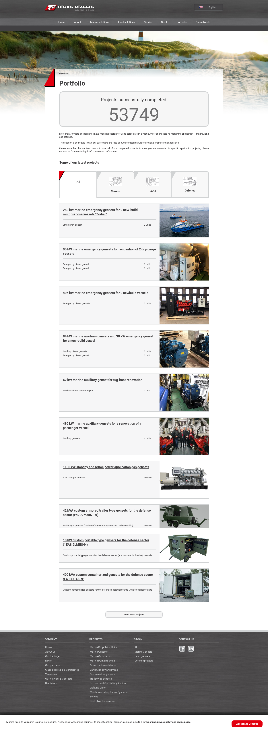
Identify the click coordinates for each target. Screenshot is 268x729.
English (212, 7)
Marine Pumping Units (102, 660)
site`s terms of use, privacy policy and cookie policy (163, 722)
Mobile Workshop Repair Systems (108, 692)
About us (50, 651)
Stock (164, 22)
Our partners (52, 665)
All (78, 182)
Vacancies (51, 674)
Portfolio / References (102, 701)
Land (152, 191)
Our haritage (52, 656)
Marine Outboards (100, 656)
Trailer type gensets (101, 678)
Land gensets (142, 656)
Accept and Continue (247, 723)
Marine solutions (99, 22)
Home (61, 22)
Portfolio (182, 22)
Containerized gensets (102, 674)
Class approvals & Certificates (62, 669)
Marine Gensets (99, 651)
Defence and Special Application (108, 683)
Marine (115, 191)
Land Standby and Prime (104, 669)
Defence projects (144, 660)
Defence (190, 190)
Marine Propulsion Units (103, 647)
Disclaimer (51, 683)
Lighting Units (98, 687)
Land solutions (126, 22)
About (77, 22)
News (48, 660)
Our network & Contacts (58, 678)
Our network (203, 22)
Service (148, 22)
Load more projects (134, 614)
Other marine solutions (103, 665)
